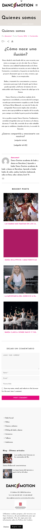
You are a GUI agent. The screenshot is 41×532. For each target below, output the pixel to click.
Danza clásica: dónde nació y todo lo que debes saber (21, 332)
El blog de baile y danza (13, 430)
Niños (7, 422)
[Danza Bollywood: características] (21, 243)
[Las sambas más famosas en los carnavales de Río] (21, 207)
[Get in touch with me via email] (3, 179)
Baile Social (9, 418)
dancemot (8, 36)
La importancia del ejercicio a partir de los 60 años (21, 296)
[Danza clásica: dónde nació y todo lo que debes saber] (21, 316)
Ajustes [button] (6, 527)
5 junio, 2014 (22, 36)
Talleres (8, 438)
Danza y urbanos (11, 426)
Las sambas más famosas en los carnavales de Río (21, 224)
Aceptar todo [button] (16, 527)
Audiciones (9, 442)
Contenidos (34, 36)
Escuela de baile (14, 24)
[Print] (13, 41)
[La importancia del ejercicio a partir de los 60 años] (21, 279)
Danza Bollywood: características (21, 260)
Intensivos (8, 434)
